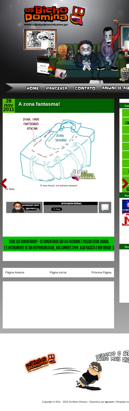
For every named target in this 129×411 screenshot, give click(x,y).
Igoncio (109, 401)
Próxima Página (101, 272)
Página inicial (58, 272)
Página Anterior (15, 272)
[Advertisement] (26, 304)
